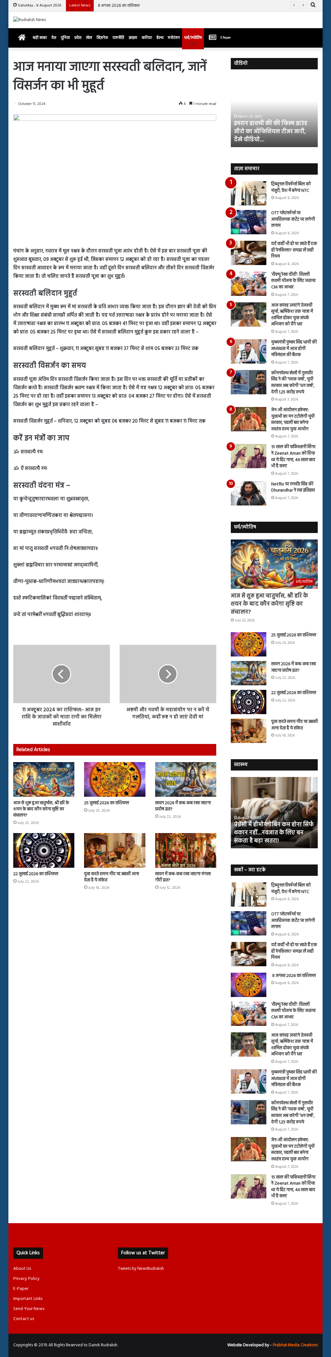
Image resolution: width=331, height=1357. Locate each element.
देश (53, 37)
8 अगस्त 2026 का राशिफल (118, 5)
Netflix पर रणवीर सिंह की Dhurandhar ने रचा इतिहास (293, 487)
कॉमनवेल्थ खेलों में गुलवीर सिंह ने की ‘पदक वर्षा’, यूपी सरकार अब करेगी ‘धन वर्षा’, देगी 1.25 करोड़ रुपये (293, 382)
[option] (274, 111)
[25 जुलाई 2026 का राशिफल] (114, 779)
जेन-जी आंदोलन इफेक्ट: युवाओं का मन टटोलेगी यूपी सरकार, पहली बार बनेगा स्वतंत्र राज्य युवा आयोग (293, 419)
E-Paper (20, 1288)
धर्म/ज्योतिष (193, 37)
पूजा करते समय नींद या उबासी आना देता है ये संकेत (111, 877)
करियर (147, 37)
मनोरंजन (174, 37)
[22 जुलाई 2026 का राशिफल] (44, 850)
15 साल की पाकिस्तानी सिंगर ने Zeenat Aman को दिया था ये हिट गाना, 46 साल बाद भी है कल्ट (293, 456)
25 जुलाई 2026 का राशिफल (106, 803)
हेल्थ (159, 37)
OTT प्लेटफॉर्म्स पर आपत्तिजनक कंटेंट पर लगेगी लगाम (293, 219)
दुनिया (65, 37)
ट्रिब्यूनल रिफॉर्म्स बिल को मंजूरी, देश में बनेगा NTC (291, 187)
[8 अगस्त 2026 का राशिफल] (248, 985)
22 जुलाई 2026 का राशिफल (35, 874)
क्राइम (133, 37)
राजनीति (118, 37)
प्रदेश (77, 37)
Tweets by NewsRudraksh (141, 1268)
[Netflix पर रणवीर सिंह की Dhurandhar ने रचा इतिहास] (248, 493)
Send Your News (28, 1308)
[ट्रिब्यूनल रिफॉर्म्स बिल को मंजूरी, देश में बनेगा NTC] (248, 193)
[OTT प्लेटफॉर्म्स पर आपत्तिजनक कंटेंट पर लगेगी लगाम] (248, 222)
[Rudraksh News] (29, 20)
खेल (89, 37)
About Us (22, 1268)
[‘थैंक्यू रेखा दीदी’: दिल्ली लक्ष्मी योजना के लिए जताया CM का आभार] (248, 284)
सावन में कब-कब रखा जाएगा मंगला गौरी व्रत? (183, 877)
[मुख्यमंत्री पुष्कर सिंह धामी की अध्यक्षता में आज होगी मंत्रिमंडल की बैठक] (248, 351)
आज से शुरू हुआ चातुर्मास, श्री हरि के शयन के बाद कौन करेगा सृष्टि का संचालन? (41, 809)
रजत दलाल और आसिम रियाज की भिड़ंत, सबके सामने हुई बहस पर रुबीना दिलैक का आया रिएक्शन (271, 132)
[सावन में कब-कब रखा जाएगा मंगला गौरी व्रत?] (186, 850)
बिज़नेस (102, 37)
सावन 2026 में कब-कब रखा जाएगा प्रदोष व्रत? (183, 806)
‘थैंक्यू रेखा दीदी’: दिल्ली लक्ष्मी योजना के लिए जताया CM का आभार (293, 281)
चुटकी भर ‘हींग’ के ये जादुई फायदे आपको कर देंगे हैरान (270, 837)
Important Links (27, 1298)
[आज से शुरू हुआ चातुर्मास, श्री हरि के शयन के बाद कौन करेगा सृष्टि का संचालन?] (44, 779)
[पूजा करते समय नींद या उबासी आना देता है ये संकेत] (114, 850)
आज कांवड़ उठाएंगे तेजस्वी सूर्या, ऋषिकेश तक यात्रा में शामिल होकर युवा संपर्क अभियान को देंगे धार (292, 315)
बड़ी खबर (40, 37)
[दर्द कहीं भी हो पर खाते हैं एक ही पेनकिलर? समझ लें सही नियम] (248, 253)
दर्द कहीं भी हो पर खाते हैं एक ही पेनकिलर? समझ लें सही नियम (294, 250)
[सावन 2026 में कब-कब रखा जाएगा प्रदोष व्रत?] (186, 779)
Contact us (23, 1319)
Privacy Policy (26, 1278)
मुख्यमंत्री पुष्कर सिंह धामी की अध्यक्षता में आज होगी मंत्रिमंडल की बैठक (294, 349)
